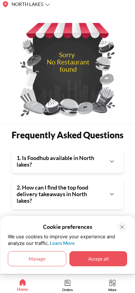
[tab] (22, 285)
